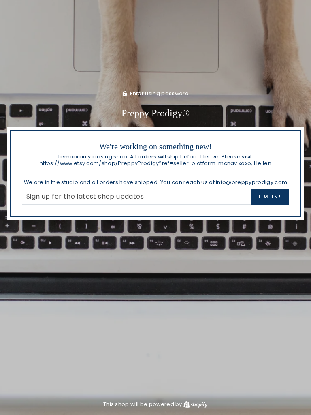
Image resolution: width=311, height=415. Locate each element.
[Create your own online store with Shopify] (195, 404)
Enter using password (159, 93)
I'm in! (270, 196)
